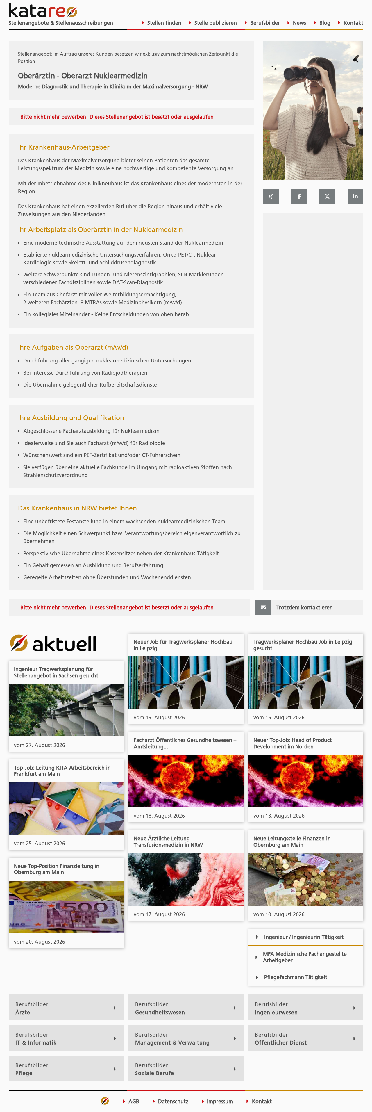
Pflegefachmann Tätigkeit (295, 977)
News (298, 22)
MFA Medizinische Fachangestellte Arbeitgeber (305, 957)
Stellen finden (163, 22)
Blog (324, 22)
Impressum (219, 1101)
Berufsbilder (264, 22)
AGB (133, 1101)
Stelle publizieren (215, 22)
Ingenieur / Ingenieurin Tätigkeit (304, 937)
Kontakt (352, 22)
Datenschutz (172, 1101)
